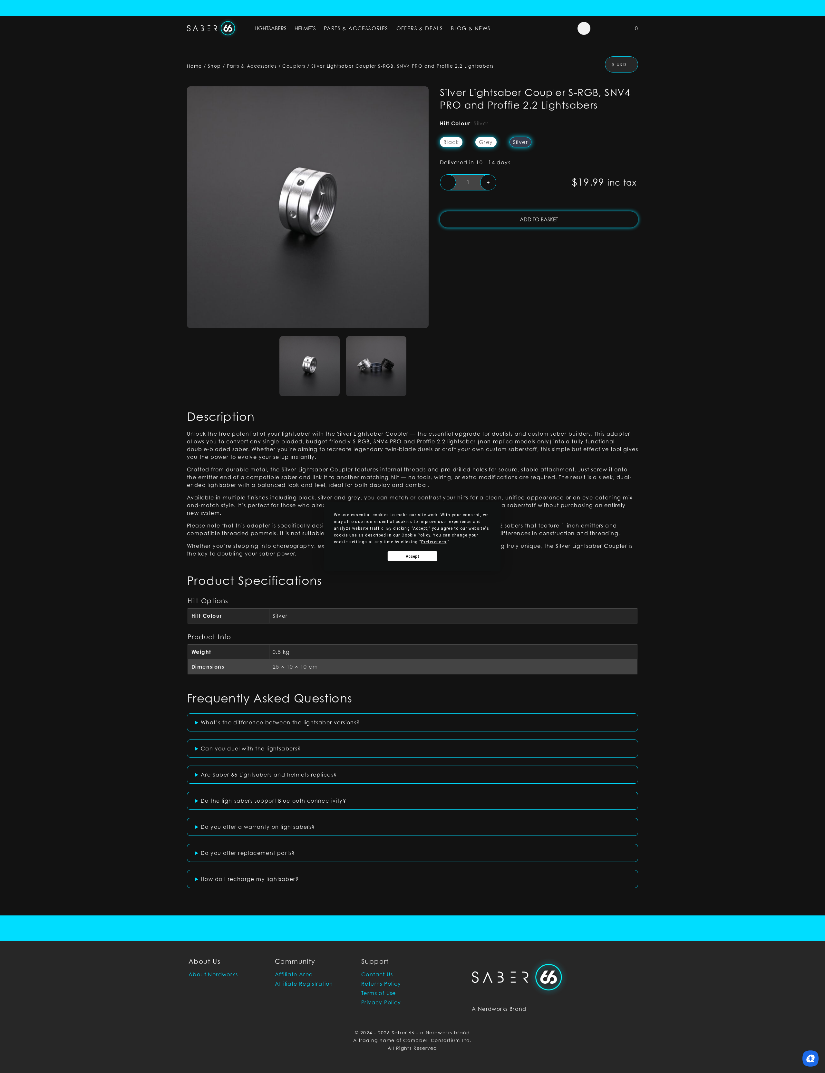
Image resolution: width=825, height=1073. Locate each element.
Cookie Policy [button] (416, 535)
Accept (412, 556)
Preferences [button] (433, 542)
